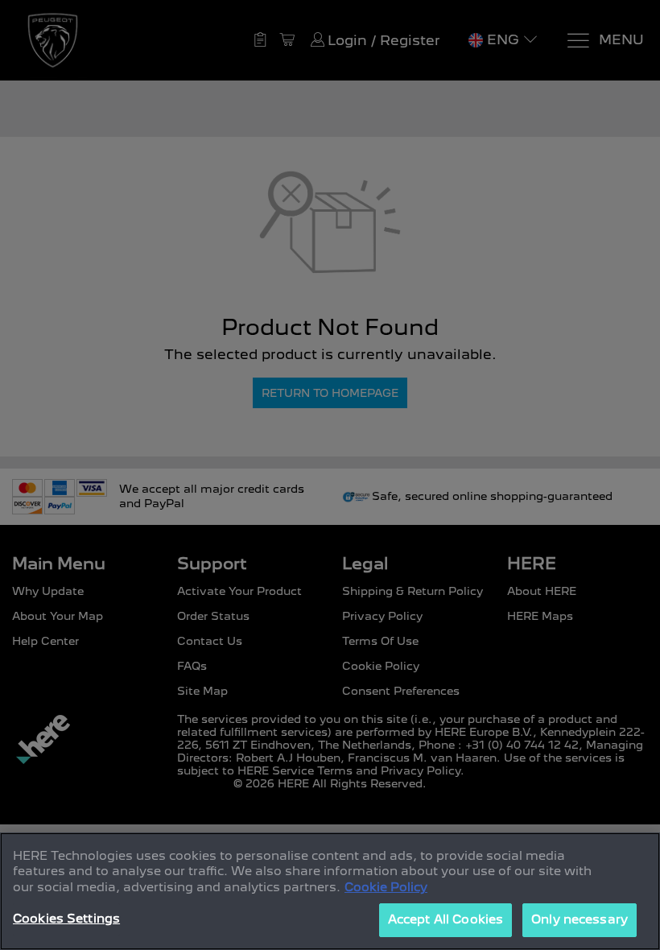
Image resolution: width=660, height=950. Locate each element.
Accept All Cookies (445, 919)
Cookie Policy (385, 887)
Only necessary (579, 919)
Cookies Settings (66, 918)
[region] (330, 891)
